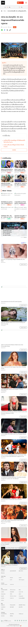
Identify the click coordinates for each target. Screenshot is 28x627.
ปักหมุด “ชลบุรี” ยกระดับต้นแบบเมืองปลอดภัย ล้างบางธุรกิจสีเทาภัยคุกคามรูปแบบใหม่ (21, 170)
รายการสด (2, 600)
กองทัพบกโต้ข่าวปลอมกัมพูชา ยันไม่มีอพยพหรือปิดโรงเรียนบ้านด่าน (14, 141)
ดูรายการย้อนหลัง (13, 600)
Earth (9, 218)
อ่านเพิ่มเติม (14, 150)
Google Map (3, 585)
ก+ (9, 7)
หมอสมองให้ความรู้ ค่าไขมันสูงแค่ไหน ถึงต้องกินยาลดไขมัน (20, 202)
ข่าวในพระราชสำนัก (4, 619)
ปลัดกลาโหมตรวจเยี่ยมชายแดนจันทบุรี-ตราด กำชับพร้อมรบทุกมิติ (6, 184)
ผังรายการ (3, 602)
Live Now (21, 2)
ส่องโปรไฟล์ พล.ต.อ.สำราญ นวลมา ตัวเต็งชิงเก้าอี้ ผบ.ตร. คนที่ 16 (7, 202)
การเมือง (2, 621)
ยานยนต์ (2, 625)
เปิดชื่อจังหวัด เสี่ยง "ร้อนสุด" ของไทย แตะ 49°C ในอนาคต (6, 216)
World (8, 172)
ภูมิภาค (20, 623)
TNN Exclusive (12, 619)
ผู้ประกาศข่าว (21, 600)
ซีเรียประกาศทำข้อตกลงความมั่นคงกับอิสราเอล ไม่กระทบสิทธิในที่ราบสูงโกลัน (7, 170)
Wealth (11, 607)
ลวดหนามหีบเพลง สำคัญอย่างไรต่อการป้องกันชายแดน (14, 145)
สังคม (5, 11)
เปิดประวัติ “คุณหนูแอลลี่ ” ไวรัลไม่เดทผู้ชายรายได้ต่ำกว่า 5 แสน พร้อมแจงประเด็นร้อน (21, 216)
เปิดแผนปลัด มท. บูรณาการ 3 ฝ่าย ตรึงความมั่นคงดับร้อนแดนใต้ (21, 184)
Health (20, 607)
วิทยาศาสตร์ (12, 621)
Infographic (21, 625)
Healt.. (22, 205)
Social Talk (21, 621)
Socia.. (22, 218)
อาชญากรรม (3, 623)
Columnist (12, 613)
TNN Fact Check (13, 625)
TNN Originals (21, 609)
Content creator (4, 613)
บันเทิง (11, 623)
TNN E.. (22, 172)
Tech (2, 609)
